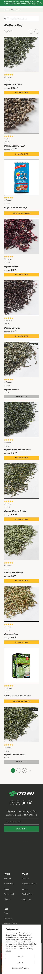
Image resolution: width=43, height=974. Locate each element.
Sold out (33, 344)
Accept (20, 957)
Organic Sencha (11, 389)
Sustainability (26, 899)
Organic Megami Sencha (15, 511)
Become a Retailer (10, 924)
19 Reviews (8, 442)
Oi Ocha (25, 846)
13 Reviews (8, 200)
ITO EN (7, 81)
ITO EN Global (27, 894)
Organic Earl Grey (12, 328)
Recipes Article (9, 894)
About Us (25, 879)
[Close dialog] (41, 3)
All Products (8, 867)
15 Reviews (8, 139)
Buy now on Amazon (21, 213)
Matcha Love (27, 862)
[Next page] (36, 31)
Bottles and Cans (10, 862)
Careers (24, 889)
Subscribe (21, 829)
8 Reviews (8, 504)
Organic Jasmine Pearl (14, 146)
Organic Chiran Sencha (14, 754)
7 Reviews (8, 77)
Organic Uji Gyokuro (13, 84)
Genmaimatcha (11, 634)
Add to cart (23, 92)
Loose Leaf (8, 846)
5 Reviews (8, 259)
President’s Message (29, 884)
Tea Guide (7, 879)
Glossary (7, 899)
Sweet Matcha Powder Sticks (17, 695)
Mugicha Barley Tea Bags (15, 207)
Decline (20, 962)
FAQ (6, 913)
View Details (21, 396)
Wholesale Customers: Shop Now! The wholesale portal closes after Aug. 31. (21, 3)
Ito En (24, 851)
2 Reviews (8, 321)
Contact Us (8, 918)
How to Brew (9, 884)
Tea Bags (7, 857)
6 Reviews (8, 688)
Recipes (7, 889)
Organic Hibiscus (11, 266)
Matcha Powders (10, 851)
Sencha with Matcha (13, 572)
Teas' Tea (25, 857)
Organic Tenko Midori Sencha (17, 449)
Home (6, 10)
